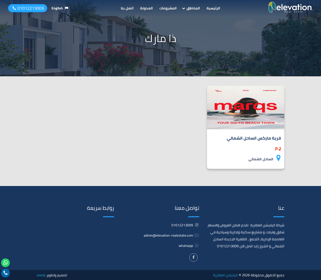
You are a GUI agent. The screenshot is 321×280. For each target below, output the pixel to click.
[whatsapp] (5, 262)
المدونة (146, 8)
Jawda (41, 275)
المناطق (193, 8)
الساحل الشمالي (260, 159)
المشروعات (168, 8)
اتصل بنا (127, 8)
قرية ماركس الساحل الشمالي (254, 138)
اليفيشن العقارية (225, 275)
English (57, 8)
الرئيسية (213, 8)
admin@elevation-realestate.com (168, 235)
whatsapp (186, 245)
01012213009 (30, 8)
